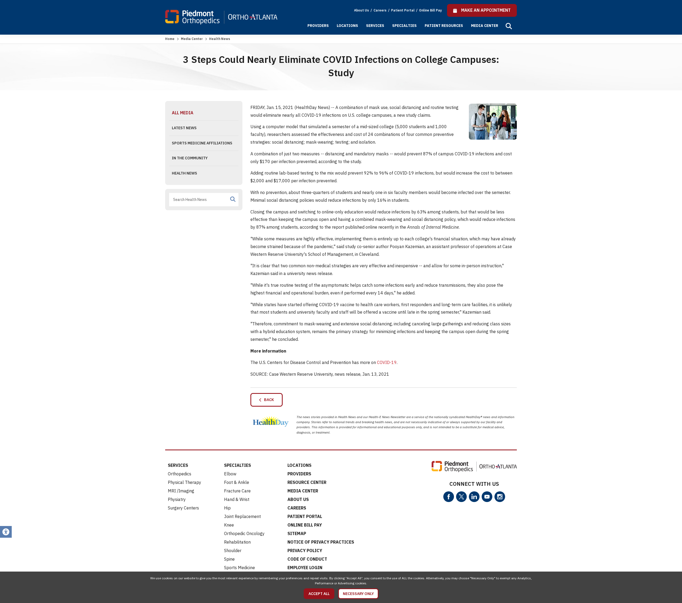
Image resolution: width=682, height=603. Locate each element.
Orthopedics (179, 473)
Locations (347, 25)
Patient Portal (403, 10)
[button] (509, 26)
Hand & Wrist (236, 499)
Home (169, 39)
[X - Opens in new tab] (461, 496)
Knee (229, 525)
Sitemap (296, 533)
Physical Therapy (184, 482)
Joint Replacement (242, 516)
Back (268, 399)
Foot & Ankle (236, 482)
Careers (380, 10)
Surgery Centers (183, 508)
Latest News (184, 128)
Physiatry (177, 499)
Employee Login (304, 567)
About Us (361, 10)
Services (375, 25)
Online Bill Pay (430, 10)
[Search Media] (233, 199)
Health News (184, 173)
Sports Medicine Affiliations (202, 143)
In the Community (190, 158)
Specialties (404, 25)
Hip (227, 508)
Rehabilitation (237, 542)
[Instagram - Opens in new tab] (499, 496)
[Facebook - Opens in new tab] (448, 496)
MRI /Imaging (181, 490)
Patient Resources (444, 25)
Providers (318, 25)
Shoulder (232, 550)
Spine (229, 559)
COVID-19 (387, 362)
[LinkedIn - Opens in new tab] (474, 496)
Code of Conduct (307, 559)
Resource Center (306, 482)
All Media (182, 112)
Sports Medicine (239, 567)
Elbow (230, 473)
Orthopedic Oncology (244, 533)
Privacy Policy (304, 550)
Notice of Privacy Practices (320, 542)
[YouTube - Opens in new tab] (487, 496)
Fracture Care (237, 490)
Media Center (484, 25)
